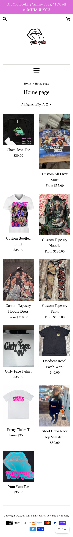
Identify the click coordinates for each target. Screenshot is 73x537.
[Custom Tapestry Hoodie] (54, 214)
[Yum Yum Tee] (18, 466)
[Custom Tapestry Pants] (54, 280)
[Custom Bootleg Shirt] (18, 214)
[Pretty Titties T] (18, 405)
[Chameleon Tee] (18, 129)
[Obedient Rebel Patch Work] (54, 340)
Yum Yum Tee (18, 486)
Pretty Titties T (18, 430)
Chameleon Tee (18, 150)
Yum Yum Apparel (35, 515)
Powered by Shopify (58, 515)
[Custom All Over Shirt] (54, 141)
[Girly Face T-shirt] (18, 346)
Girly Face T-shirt (18, 371)
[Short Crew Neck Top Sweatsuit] (54, 406)
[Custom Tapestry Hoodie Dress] (18, 280)
